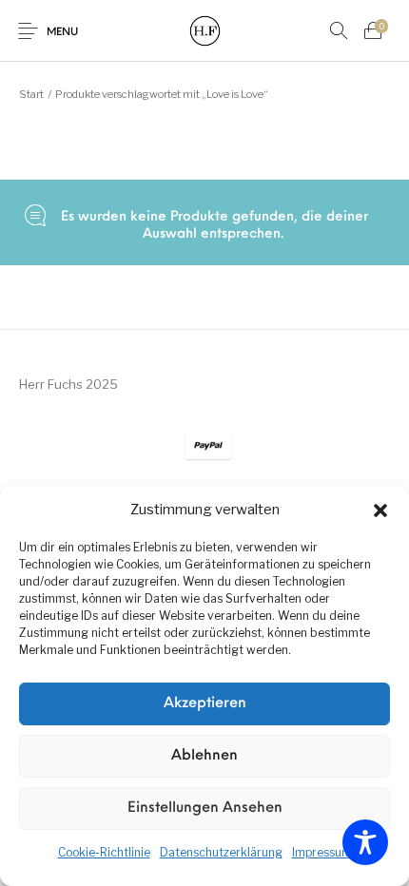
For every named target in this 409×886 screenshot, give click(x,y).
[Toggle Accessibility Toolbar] (365, 842)
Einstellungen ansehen (204, 808)
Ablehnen (204, 756)
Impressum (322, 852)
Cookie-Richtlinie (104, 852)
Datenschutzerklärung (221, 852)
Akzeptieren (205, 704)
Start (31, 94)
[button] (380, 510)
